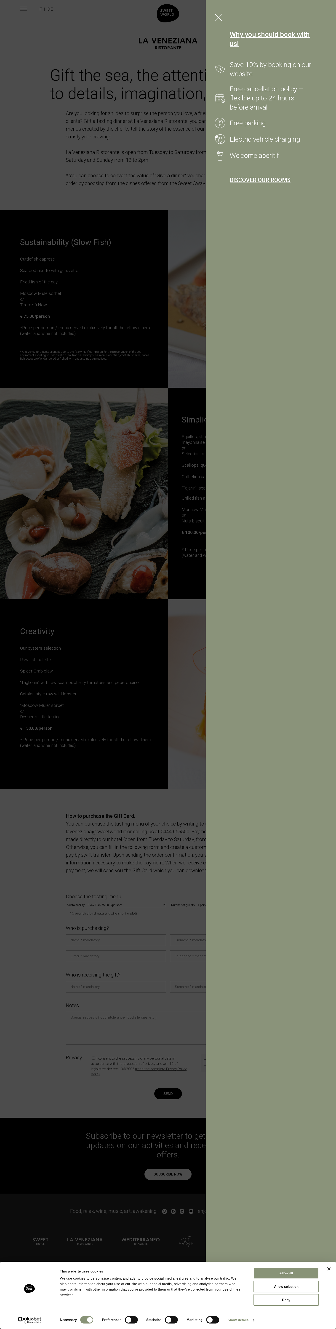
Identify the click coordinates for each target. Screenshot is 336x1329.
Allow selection (286, 1287)
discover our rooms (260, 180)
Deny (286, 1300)
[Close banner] (329, 1268)
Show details (238, 1320)
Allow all (286, 1273)
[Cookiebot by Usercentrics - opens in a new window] (30, 1320)
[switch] (131, 1320)
